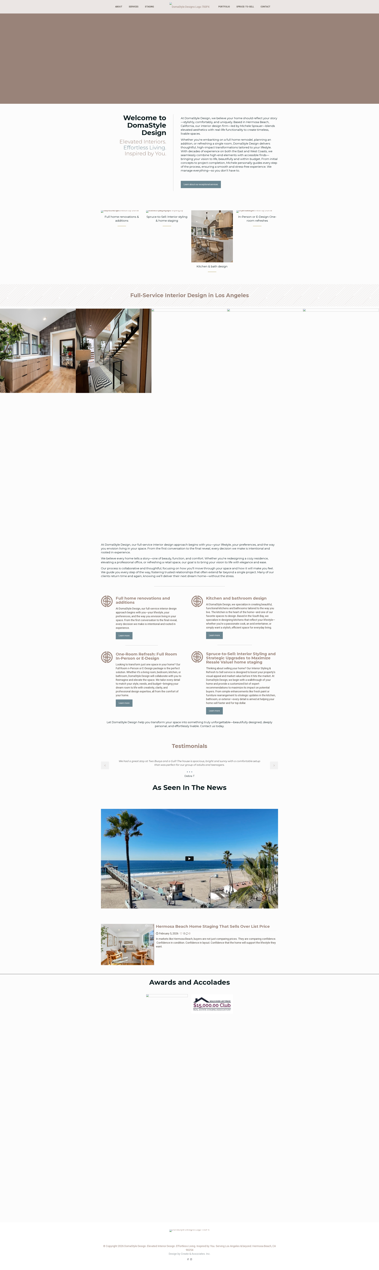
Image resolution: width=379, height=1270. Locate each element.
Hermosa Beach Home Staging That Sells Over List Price (213, 960)
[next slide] (274, 765)
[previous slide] (105, 765)
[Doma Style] (189, 6)
